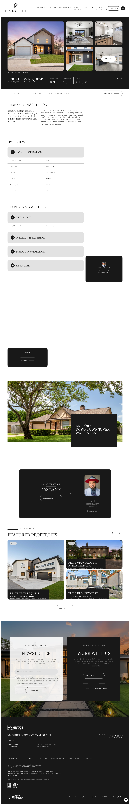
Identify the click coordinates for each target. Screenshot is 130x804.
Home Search (78, 8)
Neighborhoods (62, 7)
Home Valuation (101, 8)
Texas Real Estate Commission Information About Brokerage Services (34, 773)
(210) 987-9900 (101, 688)
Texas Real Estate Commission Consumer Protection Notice (30, 771)
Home (29, 758)
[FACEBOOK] (101, 736)
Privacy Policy (38, 683)
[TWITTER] (120, 736)
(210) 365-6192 (104, 270)
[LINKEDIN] (111, 736)
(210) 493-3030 (36, 765)
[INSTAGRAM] (106, 736)
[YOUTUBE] (116, 736)
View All (108, 59)
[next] (119, 533)
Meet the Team (41, 758)
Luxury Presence (84, 797)
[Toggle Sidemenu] (123, 8)
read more (80, 436)
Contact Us (113, 8)
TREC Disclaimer (14, 775)
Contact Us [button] (87, 758)
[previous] (113, 533)
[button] (111, 93)
